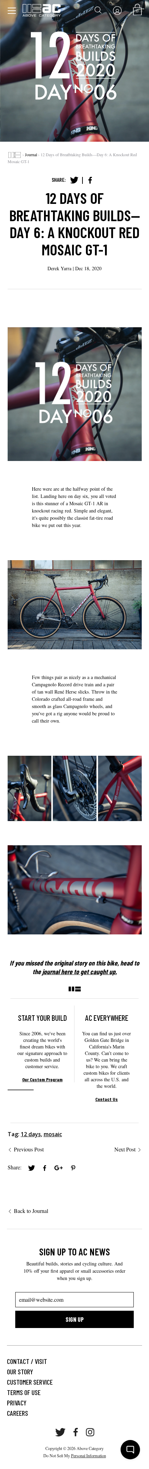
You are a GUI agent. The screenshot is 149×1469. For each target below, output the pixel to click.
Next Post (124, 1149)
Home (14, 154)
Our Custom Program (42, 1079)
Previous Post (29, 1149)
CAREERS (17, 1413)
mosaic (53, 1134)
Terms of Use (24, 1392)
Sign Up (74, 1319)
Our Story (20, 1371)
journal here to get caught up (78, 971)
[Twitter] (74, 180)
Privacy (16, 1402)
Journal (31, 154)
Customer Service (30, 1381)
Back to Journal (31, 1210)
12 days (31, 1134)
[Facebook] (90, 180)
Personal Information (88, 1455)
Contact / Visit (27, 1361)
